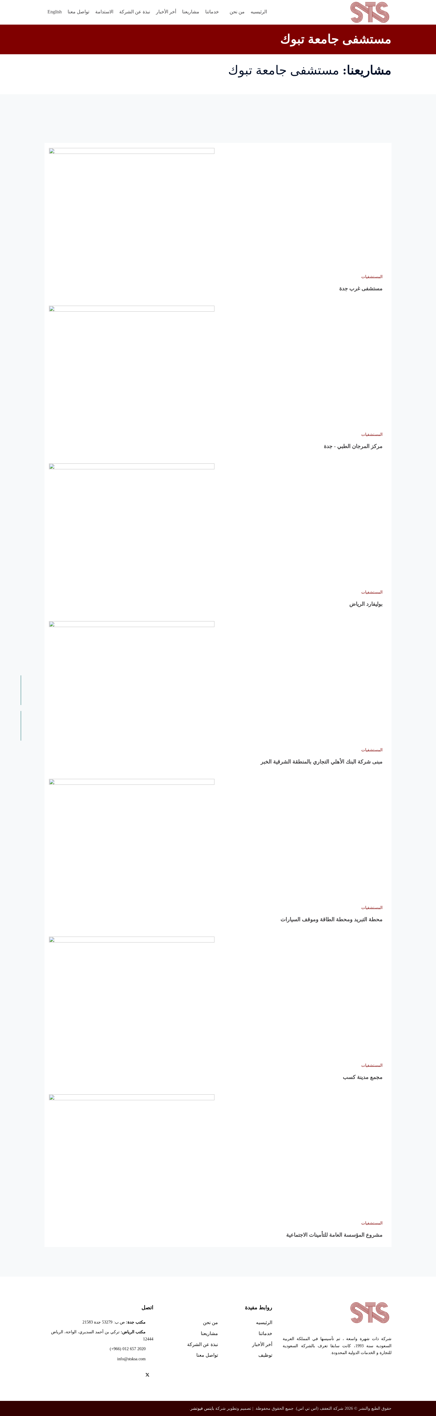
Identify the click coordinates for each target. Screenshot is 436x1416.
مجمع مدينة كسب (363, 1077)
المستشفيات (372, 277)
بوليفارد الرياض (366, 604)
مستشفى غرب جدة (361, 288)
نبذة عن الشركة (202, 1344)
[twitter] (147, 1376)
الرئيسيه (264, 1322)
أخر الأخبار (262, 1344)
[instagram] (111, 1376)
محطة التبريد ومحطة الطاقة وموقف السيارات (332, 919)
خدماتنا (265, 1333)
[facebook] (138, 1376)
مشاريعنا (209, 1333)
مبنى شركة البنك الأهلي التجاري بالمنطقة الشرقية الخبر (322, 762)
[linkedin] (120, 1376)
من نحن (210, 1322)
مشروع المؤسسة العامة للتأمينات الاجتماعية (334, 1235)
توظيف (265, 1355)
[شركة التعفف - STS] (370, 11)
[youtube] (129, 1376)
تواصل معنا (207, 1355)
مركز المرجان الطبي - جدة (353, 446)
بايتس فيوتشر (202, 1408)
